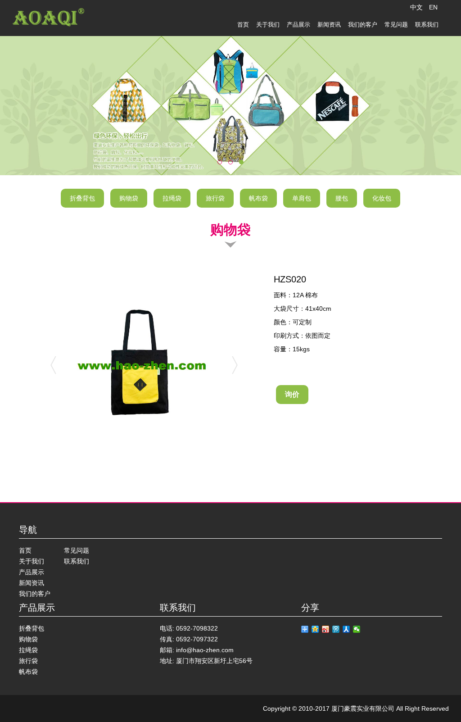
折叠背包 (82, 198)
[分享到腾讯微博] (336, 629)
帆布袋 (258, 198)
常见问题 (396, 24)
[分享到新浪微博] (326, 629)
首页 (243, 24)
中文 (416, 7)
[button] (29, 105)
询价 (292, 394)
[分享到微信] (357, 629)
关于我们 (268, 24)
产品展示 (298, 24)
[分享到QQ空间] (315, 629)
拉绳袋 (172, 198)
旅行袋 (215, 198)
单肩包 (301, 198)
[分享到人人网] (346, 629)
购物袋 (128, 198)
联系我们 (426, 24)
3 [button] (245, 168)
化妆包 (381, 198)
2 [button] (234, 168)
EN (433, 7)
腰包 (341, 198)
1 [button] (223, 168)
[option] (230, 105)
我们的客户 (362, 24)
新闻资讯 (329, 24)
